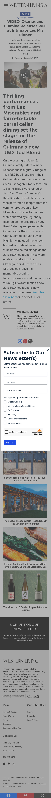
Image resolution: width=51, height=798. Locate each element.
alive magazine (15, 423)
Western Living (15, 402)
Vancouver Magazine (17, 419)
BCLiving (12, 414)
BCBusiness (13, 410)
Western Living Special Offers (21, 406)
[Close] (48, 349)
